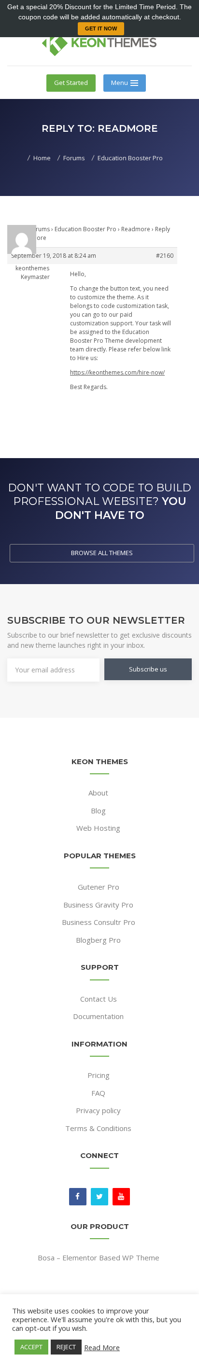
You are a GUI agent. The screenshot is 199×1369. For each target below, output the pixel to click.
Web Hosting (98, 828)
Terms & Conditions (98, 1128)
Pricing (98, 1075)
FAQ (98, 1093)
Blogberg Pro (98, 940)
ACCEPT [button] (31, 1346)
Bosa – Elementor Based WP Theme (98, 1257)
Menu (119, 82)
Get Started (71, 82)
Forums (39, 229)
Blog (98, 810)
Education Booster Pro (85, 229)
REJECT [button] (66, 1346)
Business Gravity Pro (98, 904)
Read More (102, 1347)
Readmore (135, 229)
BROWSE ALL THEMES (102, 552)
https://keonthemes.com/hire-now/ (117, 372)
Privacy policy (98, 1110)
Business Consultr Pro (98, 922)
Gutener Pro (98, 887)
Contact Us (98, 999)
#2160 (164, 255)
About (98, 792)
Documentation (98, 1016)
